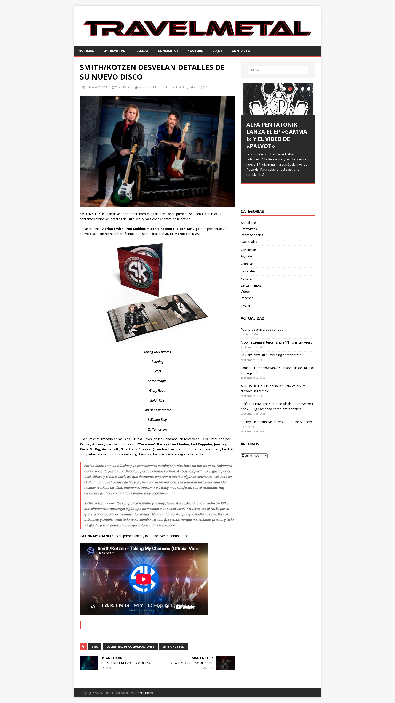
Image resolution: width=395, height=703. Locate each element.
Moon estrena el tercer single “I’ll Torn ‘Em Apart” (277, 342)
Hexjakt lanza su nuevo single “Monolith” (271, 355)
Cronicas (247, 263)
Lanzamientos (165, 87)
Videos (193, 87)
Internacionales (252, 235)
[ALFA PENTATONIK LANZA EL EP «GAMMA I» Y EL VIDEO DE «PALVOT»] (278, 99)
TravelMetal (123, 87)
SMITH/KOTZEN (173, 647)
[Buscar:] (278, 70)
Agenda (246, 256)
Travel (245, 306)
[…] (261, 174)
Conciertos (168, 50)
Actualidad (146, 87)
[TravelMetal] (197, 43)
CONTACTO (241, 50)
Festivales (248, 271)
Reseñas (141, 50)
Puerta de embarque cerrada (262, 329)
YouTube (195, 50)
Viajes (217, 50)
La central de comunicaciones (130, 647)
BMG (95, 647)
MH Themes (147, 693)
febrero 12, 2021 (97, 87)
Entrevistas (114, 50)
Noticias (86, 50)
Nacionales (249, 242)
